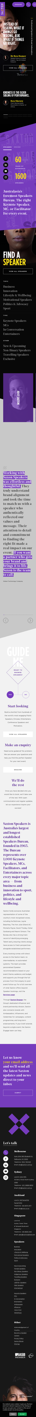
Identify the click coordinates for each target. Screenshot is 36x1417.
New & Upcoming (14, 346)
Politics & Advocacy (15, 304)
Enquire (18, 4)
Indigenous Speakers (21, 1274)
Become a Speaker (20, 1333)
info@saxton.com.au (25, 1164)
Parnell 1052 (18, 1203)
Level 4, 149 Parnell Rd (21, 1200)
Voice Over (18, 1310)
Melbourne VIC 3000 (21, 1159)
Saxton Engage (16, 1000)
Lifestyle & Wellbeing (17, 295)
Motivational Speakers (17, 300)
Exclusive (9, 359)
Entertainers (11, 334)
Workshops (18, 1312)
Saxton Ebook (18, 1341)
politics (8, 895)
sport (27, 890)
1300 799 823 (26, 1162)
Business (9, 286)
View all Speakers (18, 734)
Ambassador (18, 1304)
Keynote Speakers (14, 321)
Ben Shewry (17, 101)
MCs (6, 325)
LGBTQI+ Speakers (20, 1282)
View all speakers (18, 68)
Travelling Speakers (16, 354)
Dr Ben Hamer (18, 56)
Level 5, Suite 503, (20, 1177)
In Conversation (13, 329)
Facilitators (11, 868)
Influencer (17, 1307)
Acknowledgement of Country (21, 1329)
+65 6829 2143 (27, 1231)
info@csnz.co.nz (23, 1208)
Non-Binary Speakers (17, 350)
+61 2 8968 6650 (27, 1185)
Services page (9, 995)
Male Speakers (19, 1285)
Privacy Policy (19, 1338)
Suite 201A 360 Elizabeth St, (23, 1156)
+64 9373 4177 (26, 1205)
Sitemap (17, 1344)
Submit (18, 1092)
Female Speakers (19, 1268)
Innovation (10, 291)
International (18, 1288)
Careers (16, 1335)
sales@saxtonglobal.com (26, 1234)
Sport (6, 308)
